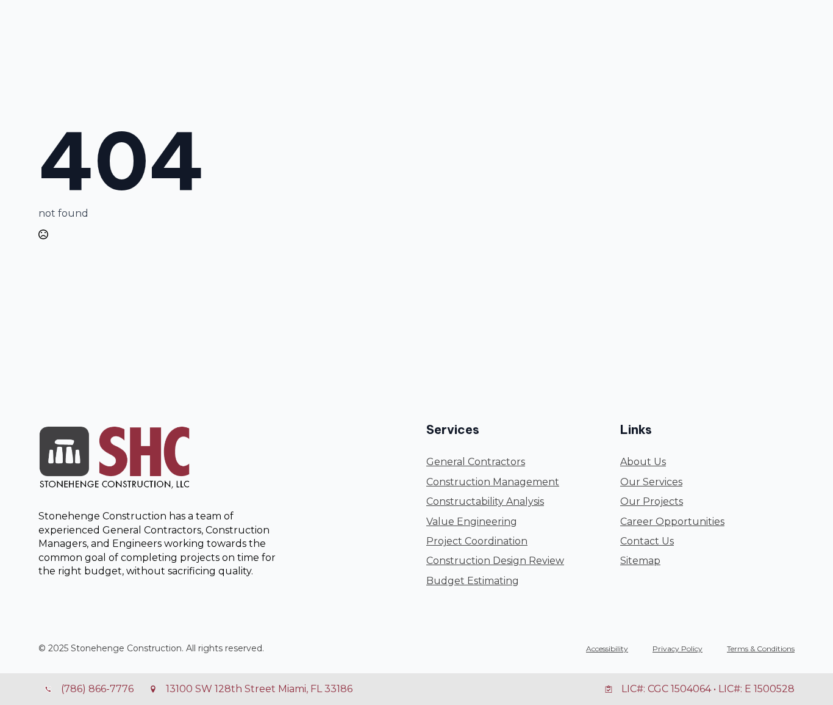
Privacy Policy (677, 648)
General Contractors (475, 462)
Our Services (651, 482)
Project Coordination (476, 541)
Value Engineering (471, 521)
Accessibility (607, 648)
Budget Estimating (472, 581)
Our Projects (651, 501)
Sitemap (640, 560)
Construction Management (492, 482)
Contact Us (647, 541)
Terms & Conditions (761, 648)
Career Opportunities (672, 521)
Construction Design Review (495, 560)
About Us (643, 462)
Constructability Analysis (485, 501)
